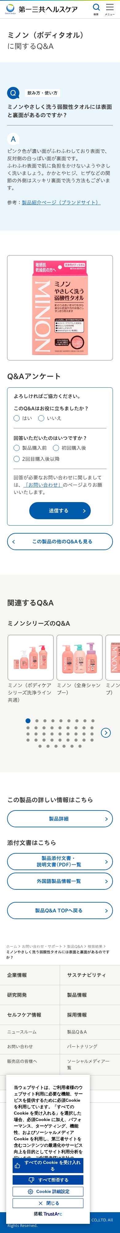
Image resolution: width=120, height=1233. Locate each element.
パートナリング (82, 1047)
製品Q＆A (77, 1032)
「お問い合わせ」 (43, 484)
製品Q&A (75, 946)
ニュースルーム (22, 1032)
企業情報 (17, 975)
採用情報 (77, 1014)
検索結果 (95, 946)
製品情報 (77, 995)
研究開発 (17, 995)
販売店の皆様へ (22, 1061)
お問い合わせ (20, 1047)
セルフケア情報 (24, 1014)
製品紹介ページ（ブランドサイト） (61, 202)
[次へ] (106, 733)
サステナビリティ (86, 975)
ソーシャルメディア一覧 (88, 1064)
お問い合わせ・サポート (42, 946)
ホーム (11, 946)
